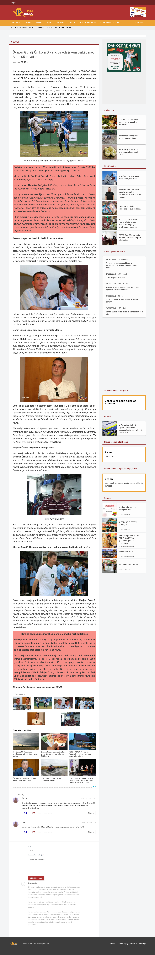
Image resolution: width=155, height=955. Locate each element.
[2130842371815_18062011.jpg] (85, 704)
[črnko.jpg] (71, 720)
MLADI (61, 28)
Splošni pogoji (123, 944)
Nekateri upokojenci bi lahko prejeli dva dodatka (130, 207)
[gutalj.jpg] (37, 720)
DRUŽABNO (61, 23)
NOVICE (29, 23)
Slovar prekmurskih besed (116, 442)
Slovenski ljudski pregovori (116, 390)
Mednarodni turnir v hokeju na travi (127, 508)
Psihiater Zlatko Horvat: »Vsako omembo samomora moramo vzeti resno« (130, 193)
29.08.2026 (139, 23)
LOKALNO (14, 28)
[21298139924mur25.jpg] (44, 704)
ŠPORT (49, 23)
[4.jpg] (23, 704)
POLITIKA (32, 28)
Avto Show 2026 (126, 552)
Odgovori (89, 813)
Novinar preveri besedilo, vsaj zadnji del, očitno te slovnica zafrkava (122, 288)
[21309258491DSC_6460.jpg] (64, 704)
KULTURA (54, 28)
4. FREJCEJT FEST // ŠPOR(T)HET (128, 523)
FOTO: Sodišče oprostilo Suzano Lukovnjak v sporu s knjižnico (130, 237)
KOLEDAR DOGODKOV (88, 23)
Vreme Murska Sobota (109, 23)
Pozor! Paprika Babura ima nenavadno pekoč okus (128, 152)
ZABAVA (68, 28)
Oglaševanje (141, 944)
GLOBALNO (23, 28)
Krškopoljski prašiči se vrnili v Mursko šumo (128, 137)
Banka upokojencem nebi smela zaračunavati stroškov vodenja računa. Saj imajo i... (123, 265)
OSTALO (72, 23)
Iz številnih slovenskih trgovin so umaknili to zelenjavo (128, 122)
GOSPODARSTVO (43, 28)
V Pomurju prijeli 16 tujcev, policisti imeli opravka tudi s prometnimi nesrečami (130, 429)
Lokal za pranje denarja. (116, 277)
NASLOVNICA (16, 23)
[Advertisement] (88, 12)
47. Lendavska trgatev (128, 564)
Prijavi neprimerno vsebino (45, 813)
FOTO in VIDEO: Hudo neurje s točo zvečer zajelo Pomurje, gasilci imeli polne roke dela (128, 223)
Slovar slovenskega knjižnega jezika (120, 468)
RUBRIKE (39, 23)
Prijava (13, 3)
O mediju (113, 944)
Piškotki (132, 944)
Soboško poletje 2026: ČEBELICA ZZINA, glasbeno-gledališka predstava (129, 539)
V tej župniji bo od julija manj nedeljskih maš (129, 177)
